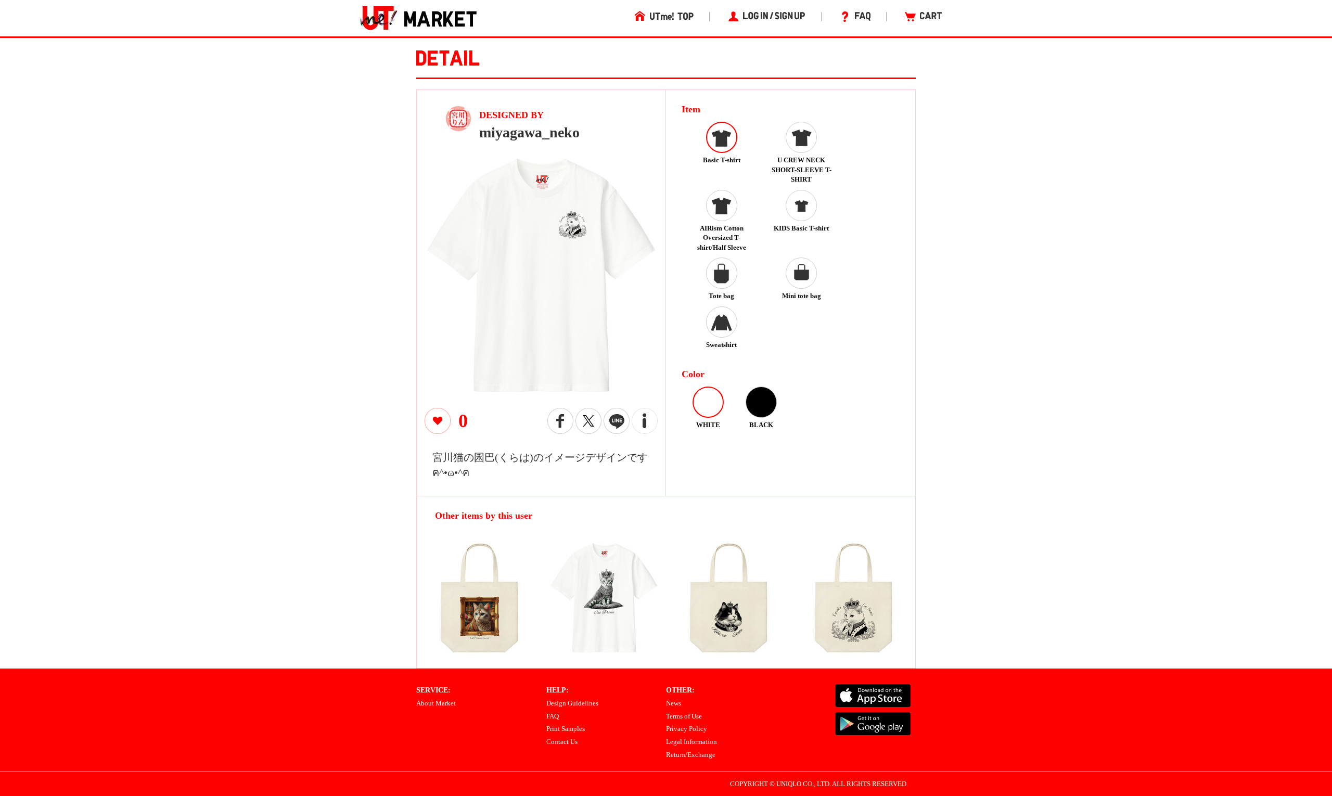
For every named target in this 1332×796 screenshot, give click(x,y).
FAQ (552, 716)
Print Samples (565, 729)
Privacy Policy (686, 729)
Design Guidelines (572, 703)
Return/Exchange (690, 755)
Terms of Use (684, 716)
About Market (436, 703)
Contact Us (562, 742)
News (673, 703)
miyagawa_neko (529, 132)
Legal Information (691, 742)
